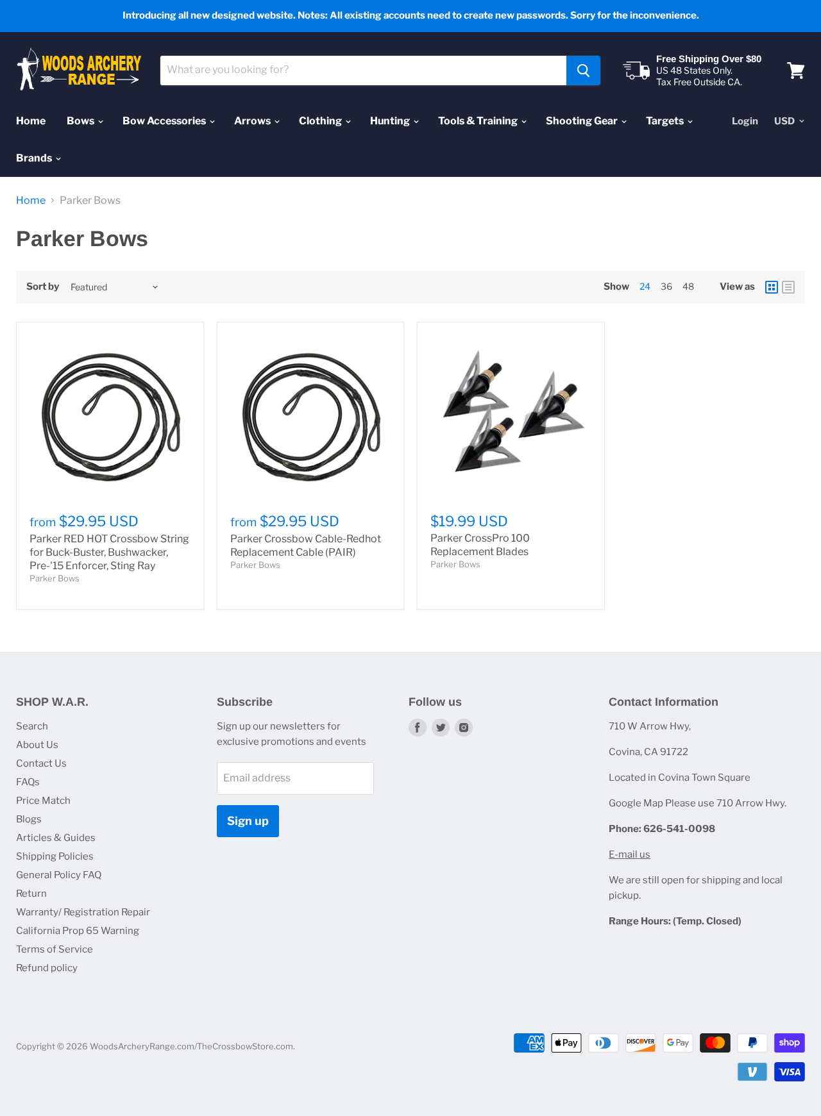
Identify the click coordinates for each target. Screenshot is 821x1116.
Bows (81, 121)
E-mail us (629, 854)
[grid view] (771, 287)
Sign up (248, 821)
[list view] (788, 287)
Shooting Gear (583, 121)
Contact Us (41, 763)
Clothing (321, 121)
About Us (37, 745)
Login (745, 121)
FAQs (28, 782)
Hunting (391, 121)
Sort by (42, 286)
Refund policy (47, 968)
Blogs (29, 819)
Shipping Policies (55, 856)
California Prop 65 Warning (77, 931)
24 (644, 286)
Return (31, 893)
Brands (35, 158)
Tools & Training (479, 121)
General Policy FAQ (58, 875)
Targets (666, 121)
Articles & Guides (56, 838)
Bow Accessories (165, 121)
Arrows (253, 121)
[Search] (583, 70)
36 (666, 286)
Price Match (43, 800)
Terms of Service (54, 949)
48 (688, 286)
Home (31, 121)
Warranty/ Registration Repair (83, 912)
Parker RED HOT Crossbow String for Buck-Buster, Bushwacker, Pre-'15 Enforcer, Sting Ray (109, 552)
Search (32, 726)
